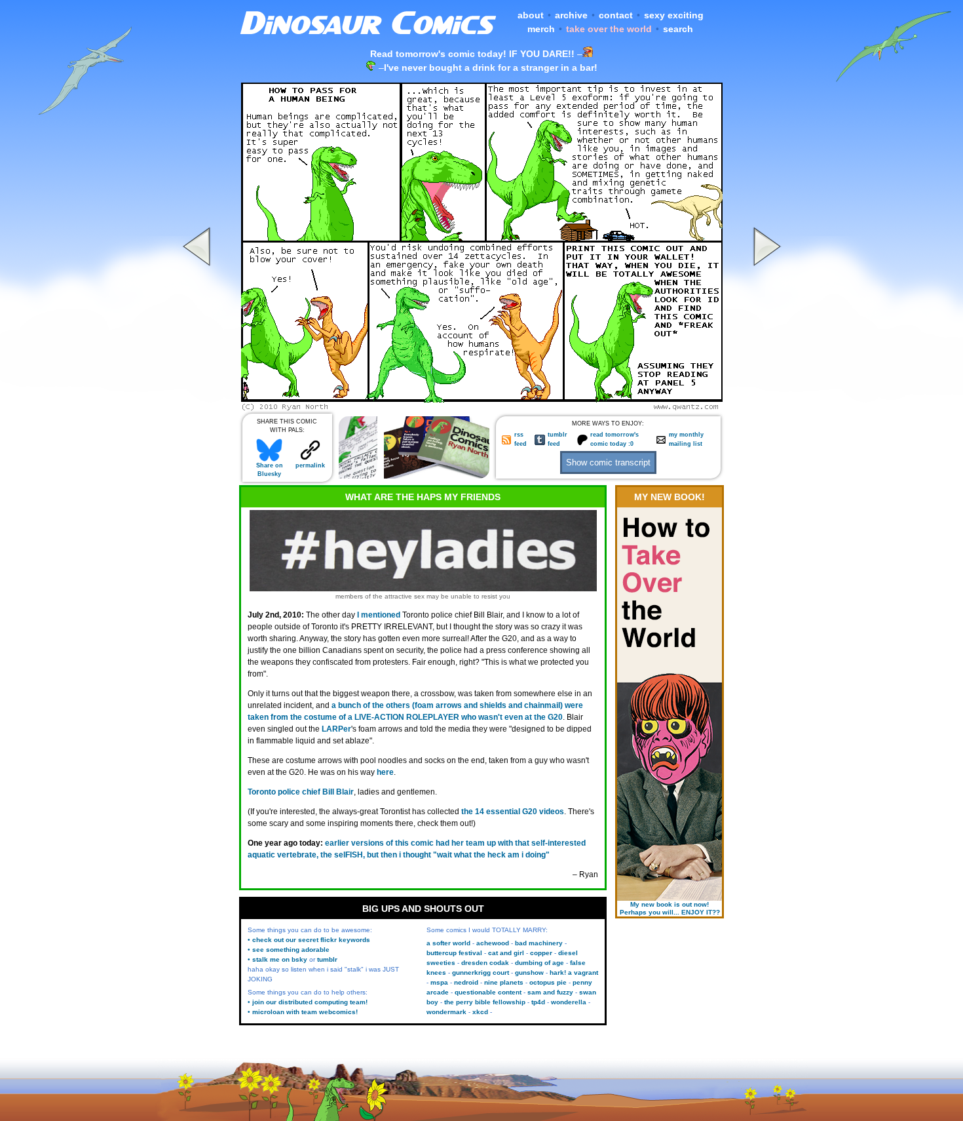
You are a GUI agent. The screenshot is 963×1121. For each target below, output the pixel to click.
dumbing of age (539, 962)
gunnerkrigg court (480, 972)
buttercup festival (454, 952)
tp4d (538, 1002)
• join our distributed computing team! (308, 1002)
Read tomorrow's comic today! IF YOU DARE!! (472, 54)
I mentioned (378, 615)
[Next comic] (765, 407)
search (678, 29)
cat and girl (506, 952)
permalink (310, 465)
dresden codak (485, 962)
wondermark (446, 1011)
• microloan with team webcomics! (303, 1011)
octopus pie (548, 982)
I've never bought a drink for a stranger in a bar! (490, 67)
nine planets (503, 982)
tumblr (327, 959)
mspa (439, 982)
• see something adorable (289, 949)
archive (571, 15)
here (385, 772)
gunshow (529, 972)
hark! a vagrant (574, 972)
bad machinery (539, 943)
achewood (492, 943)
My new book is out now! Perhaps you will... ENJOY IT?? (670, 908)
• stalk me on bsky (277, 959)
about (531, 15)
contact (616, 15)
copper (541, 952)
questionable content (488, 992)
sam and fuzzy (550, 992)
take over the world (609, 29)
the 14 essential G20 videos (512, 811)
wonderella (568, 1002)
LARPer (336, 729)
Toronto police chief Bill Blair (301, 791)
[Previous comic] (198, 407)
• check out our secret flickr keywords (309, 939)
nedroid (466, 982)
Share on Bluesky (269, 469)
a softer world (448, 943)
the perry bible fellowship (484, 1002)
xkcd (480, 1011)
